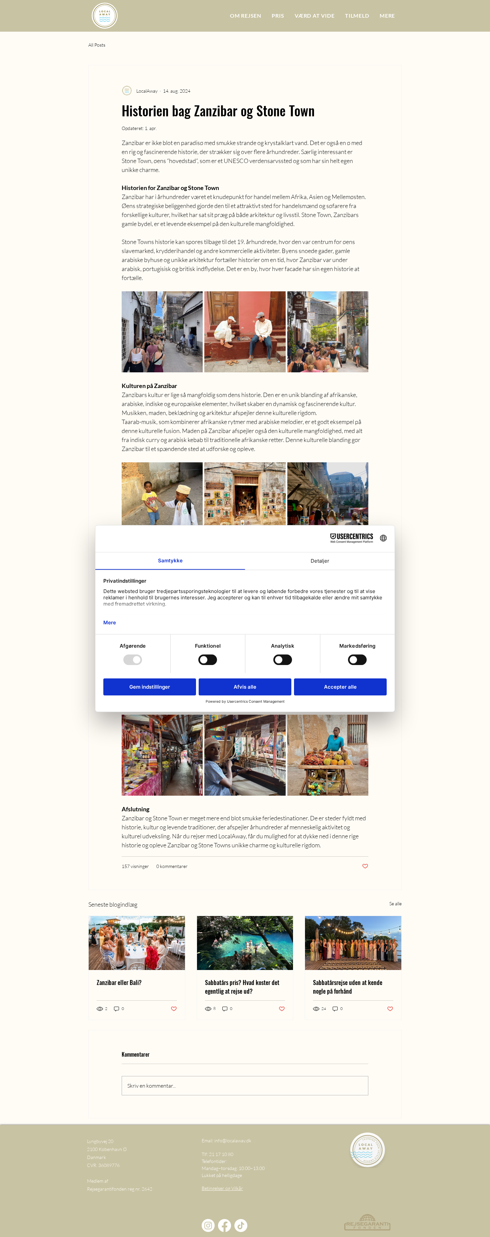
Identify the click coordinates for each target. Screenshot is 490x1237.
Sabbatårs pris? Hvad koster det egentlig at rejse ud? (242, 986)
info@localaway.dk (232, 1140)
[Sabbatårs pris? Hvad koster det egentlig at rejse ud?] (245, 943)
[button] (387, 15)
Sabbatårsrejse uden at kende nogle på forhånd (347, 986)
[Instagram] (208, 1225)
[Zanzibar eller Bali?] (137, 943)
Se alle (395, 903)
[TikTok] (240, 1225)
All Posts (96, 45)
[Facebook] (224, 1225)
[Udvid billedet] (162, 331)
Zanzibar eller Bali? (119, 982)
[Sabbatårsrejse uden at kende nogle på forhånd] (353, 943)
